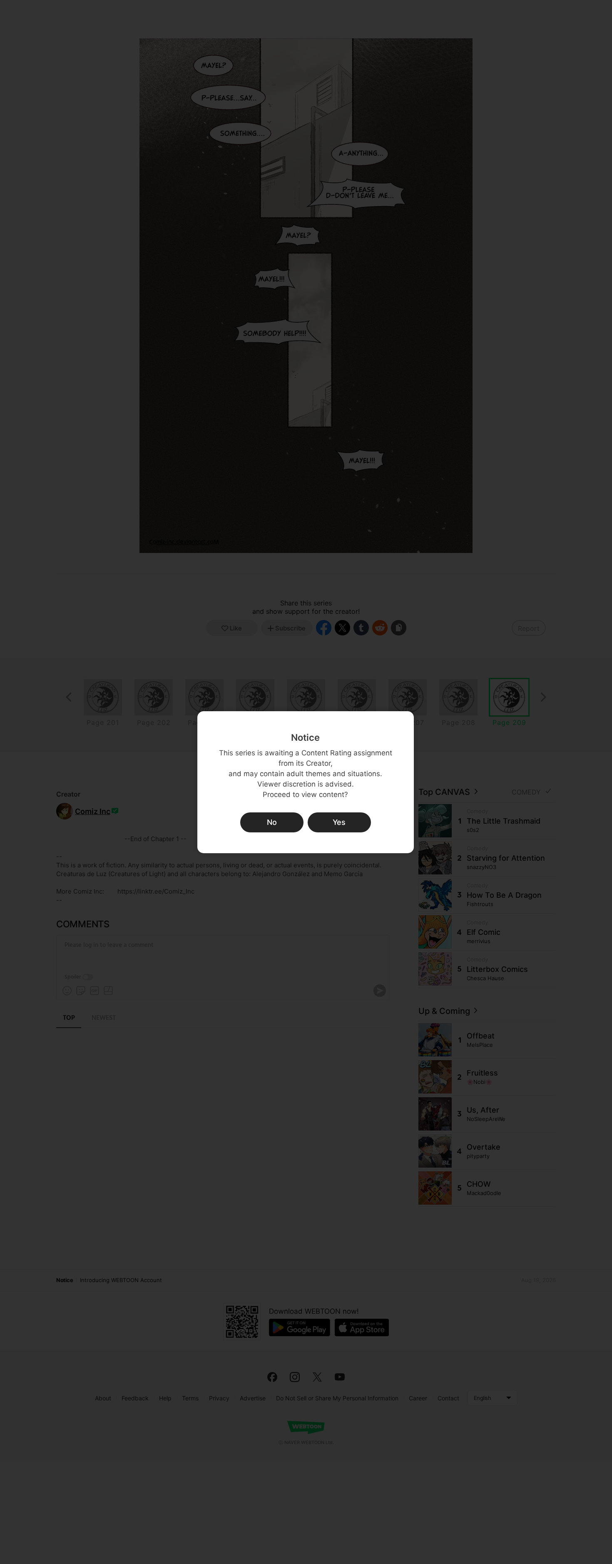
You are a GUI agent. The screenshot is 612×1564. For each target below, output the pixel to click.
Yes (339, 822)
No (272, 822)
